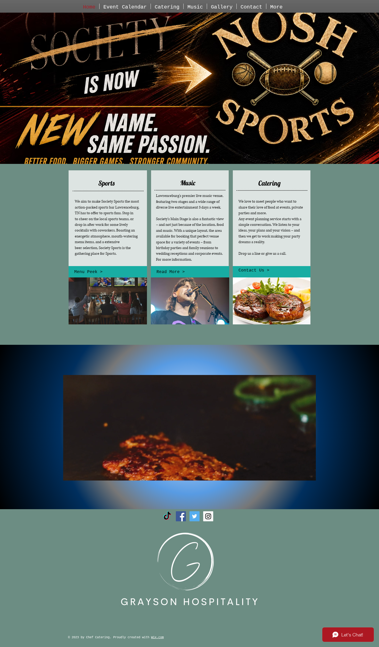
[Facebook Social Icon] (181, 516)
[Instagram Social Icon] (208, 516)
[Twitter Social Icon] (195, 516)
